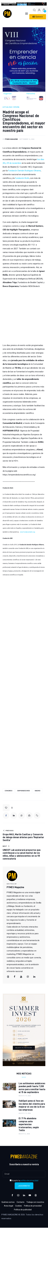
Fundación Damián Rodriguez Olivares (24, 170)
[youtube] (21, 976)
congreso (8, 791)
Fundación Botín (22, 178)
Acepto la (24, 1180)
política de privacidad (29, 1180)
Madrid (37, 791)
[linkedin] (34, 976)
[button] (8, 807)
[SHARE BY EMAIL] (29, 815)
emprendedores (23, 791)
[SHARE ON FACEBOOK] (6, 815)
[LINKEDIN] (13, 815)
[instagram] (18, 1195)
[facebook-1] (12, 1195)
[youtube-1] (30, 1195)
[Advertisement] (24, 315)
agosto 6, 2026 (24, 1134)
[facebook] (14, 976)
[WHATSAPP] (21, 815)
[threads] (8, 976)
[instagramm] (27, 976)
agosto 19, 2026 (25, 1096)
